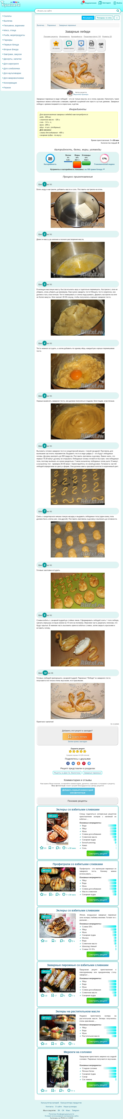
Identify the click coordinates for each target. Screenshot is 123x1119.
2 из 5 (74, 752)
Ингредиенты (64, 36)
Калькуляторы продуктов (71, 1102)
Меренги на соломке (78, 1052)
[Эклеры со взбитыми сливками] (57, 828)
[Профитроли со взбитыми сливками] (57, 879)
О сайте (58, 1106)
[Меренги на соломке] (57, 1071)
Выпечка (8, 20)
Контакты (50, 1106)
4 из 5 (81, 752)
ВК (59, 1110)
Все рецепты (88, 18)
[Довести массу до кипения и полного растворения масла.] (78, 260)
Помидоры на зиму (104, 18)
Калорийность (76, 36)
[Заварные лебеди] (78, 71)
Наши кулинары (70, 1106)
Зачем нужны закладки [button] (77, 741)
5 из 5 (85, 752)
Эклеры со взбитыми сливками (77, 809)
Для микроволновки (14, 77)
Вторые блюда (11, 49)
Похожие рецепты (51, 36)
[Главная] (11, 4)
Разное (7, 87)
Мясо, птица (10, 30)
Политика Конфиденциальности (61, 1114)
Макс (68, 1110)
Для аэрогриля (11, 63)
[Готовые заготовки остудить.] (78, 591)
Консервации (10, 82)
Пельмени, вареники (14, 25)
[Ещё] (116, 18)
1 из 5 (70, 752)
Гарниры (8, 39)
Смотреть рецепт (98, 853)
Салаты (8, 15)
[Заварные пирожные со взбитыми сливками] (57, 980)
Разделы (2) (107, 36)
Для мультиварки (12, 73)
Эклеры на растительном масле (78, 1011)
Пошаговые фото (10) (92, 36)
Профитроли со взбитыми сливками (78, 864)
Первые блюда (11, 44)
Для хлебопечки (12, 68)
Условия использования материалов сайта (61, 1116)
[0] (82, 46)
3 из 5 (78, 752)
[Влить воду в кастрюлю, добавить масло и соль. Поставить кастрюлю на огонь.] (78, 210)
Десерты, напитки (13, 58)
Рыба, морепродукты (14, 34)
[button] (91, 47)
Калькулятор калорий (50, 1102)
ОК (63, 1110)
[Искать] (118, 11)
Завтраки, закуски (13, 54)
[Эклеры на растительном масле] (57, 1027)
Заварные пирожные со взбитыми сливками (77, 965)
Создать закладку (79, 736)
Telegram (75, 1110)
